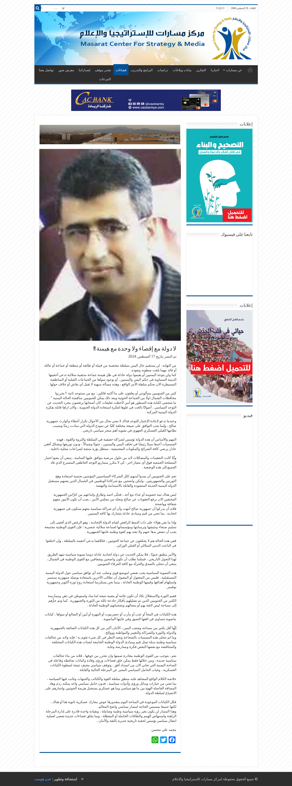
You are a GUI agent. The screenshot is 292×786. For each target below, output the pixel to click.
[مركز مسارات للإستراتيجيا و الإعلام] (146, 38)
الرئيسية (250, 69)
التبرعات (105, 79)
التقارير (201, 70)
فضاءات (121, 70)
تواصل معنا (46, 70)
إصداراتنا (84, 70)
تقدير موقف (103, 70)
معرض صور (66, 70)
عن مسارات (234, 70)
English (220, 8)
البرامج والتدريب (142, 70)
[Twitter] (63, 8)
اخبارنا (215, 70)
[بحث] (37, 8)
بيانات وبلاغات (182, 70)
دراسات (162, 70)
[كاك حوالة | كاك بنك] (146, 100)
